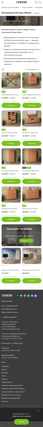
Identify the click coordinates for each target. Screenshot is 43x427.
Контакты (5, 401)
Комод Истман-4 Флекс (9, 209)
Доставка (5, 373)
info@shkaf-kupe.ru (12, 312)
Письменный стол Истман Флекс (12, 95)
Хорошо (21, 422)
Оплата (4, 376)
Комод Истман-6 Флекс (30, 209)
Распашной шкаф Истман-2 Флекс (13, 171)
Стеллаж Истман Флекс (9, 133)
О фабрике (5, 366)
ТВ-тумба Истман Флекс (30, 133)
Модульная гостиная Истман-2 (12, 270)
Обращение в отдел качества (11, 395)
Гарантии (5, 379)
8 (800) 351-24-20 (11, 309)
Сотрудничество (7, 382)
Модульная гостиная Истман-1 (32, 270)
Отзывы (4, 369)
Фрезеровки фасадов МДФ (11, 398)
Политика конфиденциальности (12, 385)
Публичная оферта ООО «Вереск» (13, 389)
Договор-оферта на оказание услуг (13, 392)
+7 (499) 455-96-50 (11, 306)
